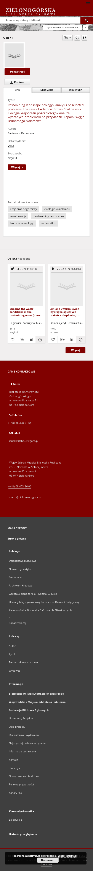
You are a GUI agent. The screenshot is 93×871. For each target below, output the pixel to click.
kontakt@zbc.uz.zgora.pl (23, 441)
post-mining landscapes (49, 216)
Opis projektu (17, 727)
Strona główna (17, 538)
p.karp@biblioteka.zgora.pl (24, 497)
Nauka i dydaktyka (20, 569)
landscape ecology (22, 223)
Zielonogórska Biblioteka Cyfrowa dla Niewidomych (40, 610)
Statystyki (15, 768)
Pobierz (18, 82)
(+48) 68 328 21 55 (19, 423)
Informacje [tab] (46, 90)
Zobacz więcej (17, 623)
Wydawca (15, 670)
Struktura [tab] (75, 90)
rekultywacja (18, 216)
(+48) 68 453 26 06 (19, 486)
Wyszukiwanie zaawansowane (62, 27)
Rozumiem (47, 860)
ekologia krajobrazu (57, 209)
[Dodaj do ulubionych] (77, 38)
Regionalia (15, 577)
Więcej (75, 350)
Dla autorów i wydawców (24, 735)
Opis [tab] (17, 90)
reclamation (48, 223)
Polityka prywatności (21, 784)
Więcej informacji (67, 855)
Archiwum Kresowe (20, 585)
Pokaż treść (17, 71)
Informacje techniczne (22, 751)
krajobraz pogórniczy (23, 209)
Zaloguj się (15, 819)
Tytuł (12, 654)
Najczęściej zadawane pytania (27, 743)
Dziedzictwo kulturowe (23, 561)
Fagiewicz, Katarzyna (21, 133)
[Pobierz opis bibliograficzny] (21, 340)
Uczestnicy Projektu (21, 718)
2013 (11, 145)
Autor (12, 646)
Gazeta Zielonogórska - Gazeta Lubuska (33, 594)
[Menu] (88, 3)
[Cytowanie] (84, 38)
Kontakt (13, 760)
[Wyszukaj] (86, 20)
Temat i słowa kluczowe (23, 662)
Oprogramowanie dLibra (24, 776)
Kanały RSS (15, 793)
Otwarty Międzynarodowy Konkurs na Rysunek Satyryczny (44, 602)
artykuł (12, 158)
